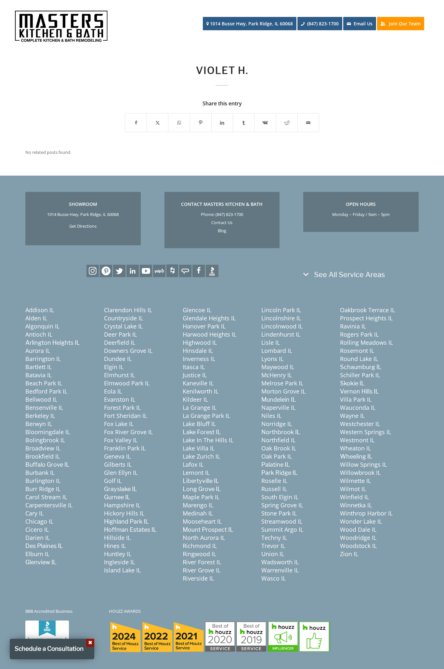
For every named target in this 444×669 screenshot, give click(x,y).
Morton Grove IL (283, 391)
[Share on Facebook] (136, 123)
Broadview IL (42, 448)
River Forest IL (202, 562)
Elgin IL (114, 367)
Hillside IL (117, 538)
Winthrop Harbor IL (366, 513)
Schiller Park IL (360, 375)
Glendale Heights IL (209, 318)
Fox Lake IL (119, 424)
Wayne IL (352, 416)
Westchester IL (360, 424)
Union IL (272, 554)
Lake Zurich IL (201, 456)
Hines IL (115, 546)
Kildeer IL (195, 399)
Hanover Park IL (204, 326)
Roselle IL (274, 481)
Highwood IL (200, 342)
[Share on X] (157, 123)
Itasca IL (194, 367)
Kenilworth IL (200, 391)
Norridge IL (276, 424)
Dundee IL (118, 359)
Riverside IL (198, 578)
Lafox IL (193, 464)
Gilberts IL (118, 464)
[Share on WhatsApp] (178, 123)
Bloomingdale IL (47, 432)
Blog (222, 231)
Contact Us (221, 222)
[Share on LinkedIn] (222, 123)
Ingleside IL (119, 562)
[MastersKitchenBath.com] (61, 24)
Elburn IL (37, 554)
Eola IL (113, 391)
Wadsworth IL (280, 562)
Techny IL (274, 538)
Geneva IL (117, 456)
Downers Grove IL (128, 351)
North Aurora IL (204, 538)
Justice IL (195, 375)
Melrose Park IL (282, 383)
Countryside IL (123, 318)
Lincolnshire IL (281, 318)
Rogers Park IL (359, 334)
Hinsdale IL (198, 351)
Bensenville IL (44, 407)
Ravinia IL (353, 326)
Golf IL (113, 481)
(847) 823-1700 (229, 214)
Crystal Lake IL (123, 326)
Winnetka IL (356, 505)
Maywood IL (277, 367)
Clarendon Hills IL (128, 310)
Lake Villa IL (199, 448)
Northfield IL (278, 440)
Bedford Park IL (46, 391)
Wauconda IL (357, 407)
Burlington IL (42, 481)
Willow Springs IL (363, 464)
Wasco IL (273, 578)
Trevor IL (273, 546)
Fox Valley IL (120, 440)
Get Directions (83, 226)
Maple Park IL (201, 497)
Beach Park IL (43, 383)
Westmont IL (357, 440)
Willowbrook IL (360, 472)
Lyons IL (272, 359)
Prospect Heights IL (366, 318)
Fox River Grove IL (128, 432)
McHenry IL (276, 375)
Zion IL (349, 554)
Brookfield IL (42, 456)
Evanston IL (119, 399)
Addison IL (39, 310)
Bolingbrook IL (45, 440)
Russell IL (274, 489)
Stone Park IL (279, 513)
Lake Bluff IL (199, 424)
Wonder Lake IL (361, 521)
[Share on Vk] (265, 123)
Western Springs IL (365, 432)
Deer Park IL (120, 334)
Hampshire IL (122, 505)
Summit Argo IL (282, 529)
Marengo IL (198, 505)
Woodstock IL (358, 546)
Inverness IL (199, 359)
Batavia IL (38, 375)
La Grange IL (199, 407)
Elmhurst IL (119, 375)
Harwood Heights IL (209, 334)
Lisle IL (270, 342)
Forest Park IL (122, 407)
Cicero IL (37, 529)
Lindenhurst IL (280, 334)
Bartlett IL (38, 367)
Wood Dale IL (358, 529)
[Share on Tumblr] (243, 123)
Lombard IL (276, 351)
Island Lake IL (122, 570)
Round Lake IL (359, 359)
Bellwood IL (41, 399)
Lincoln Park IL (281, 310)
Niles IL (271, 416)
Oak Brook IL (278, 448)
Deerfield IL (119, 342)
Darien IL (37, 538)
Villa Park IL (356, 399)
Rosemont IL (357, 351)
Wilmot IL (353, 489)
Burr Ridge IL (42, 489)
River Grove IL (201, 570)
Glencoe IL (197, 310)
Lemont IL (196, 472)
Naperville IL (278, 407)
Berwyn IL (38, 424)
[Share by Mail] (308, 123)
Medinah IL (198, 513)
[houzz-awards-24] (220, 637)
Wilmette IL (355, 481)
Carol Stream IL (46, 497)
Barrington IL (43, 359)
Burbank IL (40, 472)
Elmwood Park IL (127, 383)
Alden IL (36, 318)
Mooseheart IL (202, 521)
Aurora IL (37, 351)
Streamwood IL (281, 521)
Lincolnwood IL (282, 326)
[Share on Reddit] (286, 123)
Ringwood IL (199, 554)
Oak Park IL (276, 456)
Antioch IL (38, 334)
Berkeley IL (40, 416)
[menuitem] (252, 23)
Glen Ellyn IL (120, 472)
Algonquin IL (42, 326)
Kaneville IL (198, 383)
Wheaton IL (355, 448)
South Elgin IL (279, 497)
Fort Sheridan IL (125, 416)
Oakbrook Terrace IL (367, 310)
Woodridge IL (358, 538)
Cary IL (34, 513)
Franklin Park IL (125, 448)
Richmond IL (200, 546)
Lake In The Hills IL (208, 440)
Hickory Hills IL (124, 513)
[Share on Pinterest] (200, 123)
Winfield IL (354, 497)
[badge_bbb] (47, 634)
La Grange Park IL (206, 416)
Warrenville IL (280, 570)
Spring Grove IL (282, 505)
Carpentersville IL (48, 505)
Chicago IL (39, 521)
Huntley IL (117, 554)
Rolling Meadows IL (366, 342)
